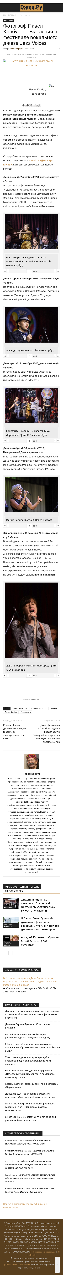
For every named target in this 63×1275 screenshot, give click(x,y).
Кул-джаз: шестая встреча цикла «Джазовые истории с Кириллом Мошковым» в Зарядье (30, 1178)
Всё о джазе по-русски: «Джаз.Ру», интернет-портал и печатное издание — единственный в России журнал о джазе (30, 981)
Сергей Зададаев (14, 1188)
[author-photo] (31, 769)
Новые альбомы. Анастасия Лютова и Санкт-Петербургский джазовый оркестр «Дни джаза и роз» (28, 1164)
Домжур (53, 708)
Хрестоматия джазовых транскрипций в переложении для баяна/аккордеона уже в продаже (28, 1060)
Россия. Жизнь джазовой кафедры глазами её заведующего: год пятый (14, 732)
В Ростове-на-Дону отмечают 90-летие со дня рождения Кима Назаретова (30, 1119)
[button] (5, 7)
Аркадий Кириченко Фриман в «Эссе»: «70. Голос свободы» (40, 941)
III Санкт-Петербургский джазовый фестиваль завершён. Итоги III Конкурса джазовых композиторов (30, 1107)
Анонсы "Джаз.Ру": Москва (8, 943)
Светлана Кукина (14, 1150)
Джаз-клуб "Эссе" (38, 708)
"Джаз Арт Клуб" (20, 708)
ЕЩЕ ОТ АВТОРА (14, 891)
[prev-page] (5, 953)
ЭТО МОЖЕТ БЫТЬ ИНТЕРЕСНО (22, 887)
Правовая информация (44, 1251)
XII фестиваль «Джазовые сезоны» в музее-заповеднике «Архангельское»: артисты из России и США (32, 1047)
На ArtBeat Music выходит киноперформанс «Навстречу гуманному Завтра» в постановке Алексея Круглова (30, 1074)
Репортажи (25, 15)
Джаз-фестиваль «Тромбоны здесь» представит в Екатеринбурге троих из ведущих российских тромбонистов (46, 733)
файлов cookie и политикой (17, 1264)
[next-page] (10, 953)
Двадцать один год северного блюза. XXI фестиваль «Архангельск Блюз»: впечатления (30, 1095)
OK (57, 1264)
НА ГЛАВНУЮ (9, 15)
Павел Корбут (16, 48)
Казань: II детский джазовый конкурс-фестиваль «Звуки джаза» (31, 1085)
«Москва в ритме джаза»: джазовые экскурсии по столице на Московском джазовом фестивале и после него (32, 1014)
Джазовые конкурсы (8, 925)
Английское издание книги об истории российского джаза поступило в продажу (27, 1036)
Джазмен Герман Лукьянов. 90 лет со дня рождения (27, 1026)
